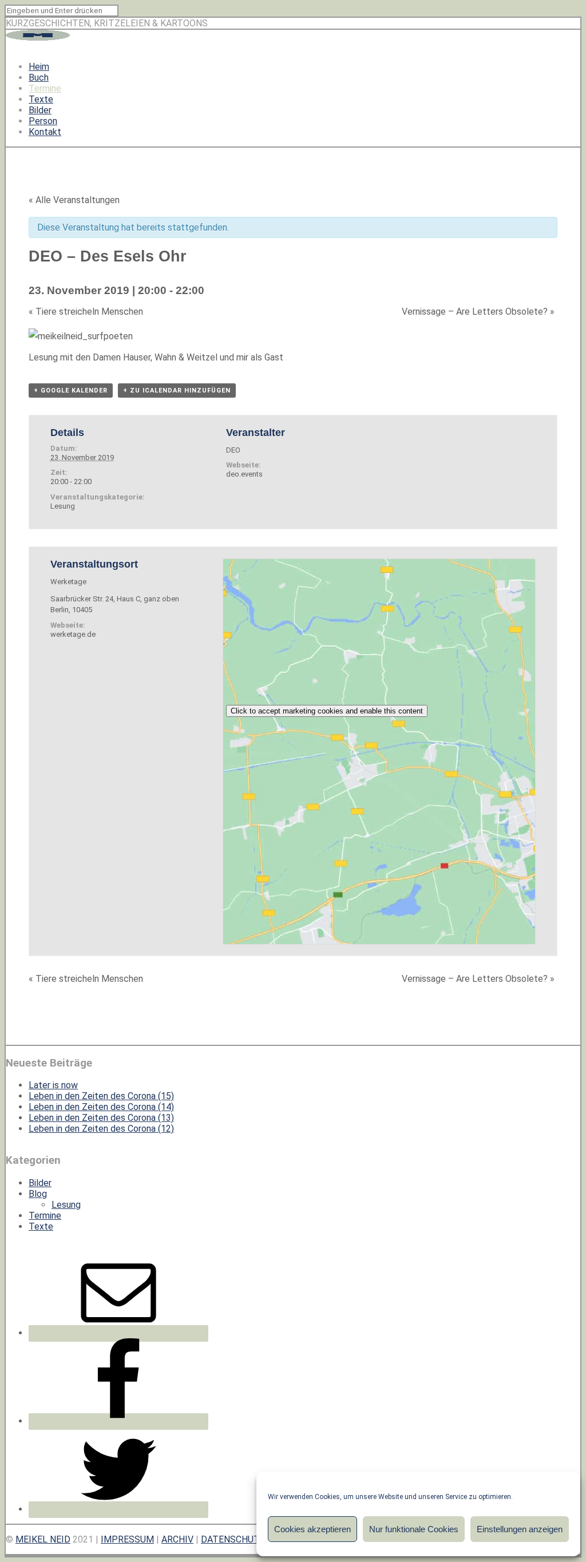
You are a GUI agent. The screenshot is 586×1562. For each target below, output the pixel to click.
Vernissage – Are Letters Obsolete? (478, 311)
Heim (39, 66)
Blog (38, 1193)
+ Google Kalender (71, 390)
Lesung (62, 506)
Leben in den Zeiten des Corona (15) (101, 1096)
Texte (41, 99)
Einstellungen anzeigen (520, 1529)
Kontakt (45, 131)
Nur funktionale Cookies (413, 1529)
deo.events (244, 474)
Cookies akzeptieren (312, 1529)
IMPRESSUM (127, 1539)
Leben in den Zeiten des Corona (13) (101, 1117)
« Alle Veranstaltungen (74, 200)
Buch (39, 77)
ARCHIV (177, 1539)
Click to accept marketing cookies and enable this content (327, 711)
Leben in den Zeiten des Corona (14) (101, 1106)
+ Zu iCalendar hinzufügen (177, 390)
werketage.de (73, 634)
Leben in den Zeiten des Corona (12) (101, 1128)
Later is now (53, 1085)
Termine (45, 88)
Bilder (40, 110)
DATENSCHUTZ (233, 1539)
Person (43, 121)
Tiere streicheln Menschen (86, 311)
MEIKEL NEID (42, 1539)
